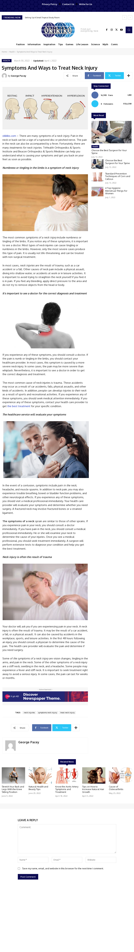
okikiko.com (9, 135)
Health (12, 52)
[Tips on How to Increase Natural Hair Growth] (94, 775)
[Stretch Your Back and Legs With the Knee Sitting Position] (13, 775)
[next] (130, 17)
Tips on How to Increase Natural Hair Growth (93, 789)
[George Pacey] (5, 75)
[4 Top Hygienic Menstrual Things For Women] (97, 191)
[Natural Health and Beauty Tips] (40, 775)
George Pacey (18, 75)
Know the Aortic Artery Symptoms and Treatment (66, 789)
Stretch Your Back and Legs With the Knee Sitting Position (13, 789)
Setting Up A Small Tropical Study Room (42, 17)
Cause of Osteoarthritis (116, 788)
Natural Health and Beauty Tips (38, 788)
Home (4, 52)
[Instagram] (111, 29)
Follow (127, 104)
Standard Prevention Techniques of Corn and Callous (117, 176)
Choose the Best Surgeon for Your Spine (109, 151)
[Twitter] (116, 29)
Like (130, 95)
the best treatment (18, 406)
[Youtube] (121, 29)
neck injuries (29, 712)
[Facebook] (106, 29)
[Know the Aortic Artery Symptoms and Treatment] (67, 775)
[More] (128, 75)
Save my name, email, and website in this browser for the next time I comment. (63, 868)
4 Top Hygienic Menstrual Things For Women (116, 191)
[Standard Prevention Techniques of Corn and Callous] (97, 177)
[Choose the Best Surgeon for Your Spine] (111, 132)
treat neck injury (67, 712)
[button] (129, 30)
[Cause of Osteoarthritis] (120, 775)
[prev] (124, 17)
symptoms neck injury (47, 712)
